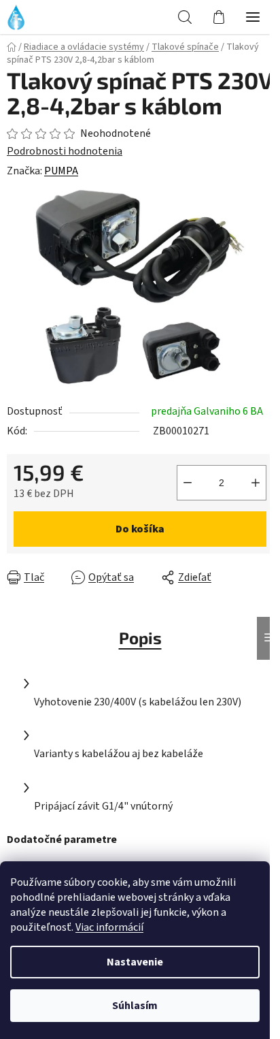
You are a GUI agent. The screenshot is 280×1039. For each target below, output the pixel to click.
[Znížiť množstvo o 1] (187, 483)
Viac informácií (109, 927)
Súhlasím (135, 1005)
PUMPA (61, 170)
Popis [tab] (140, 638)
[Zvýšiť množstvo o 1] (255, 483)
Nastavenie (135, 962)
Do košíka (140, 529)
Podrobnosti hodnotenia (64, 151)
